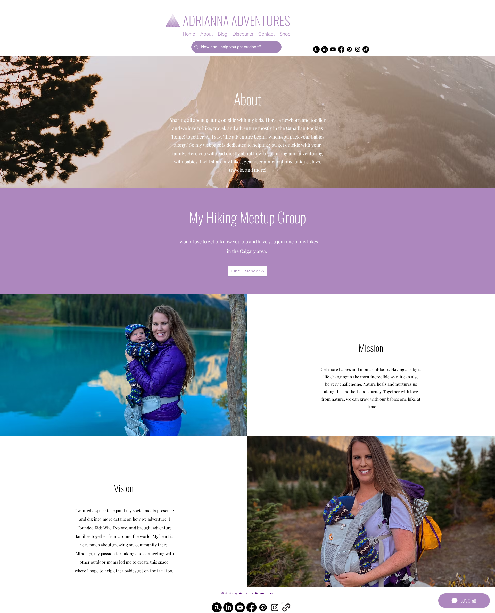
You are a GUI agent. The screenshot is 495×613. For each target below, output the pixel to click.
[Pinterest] (349, 49)
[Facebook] (341, 49)
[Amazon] (316, 49)
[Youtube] (332, 49)
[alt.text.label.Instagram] (357, 49)
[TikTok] (365, 49)
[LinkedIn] (324, 49)
